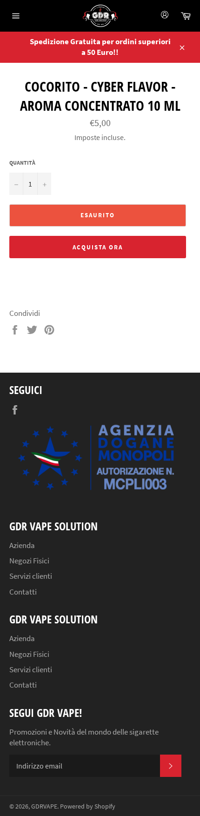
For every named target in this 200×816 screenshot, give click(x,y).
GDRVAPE (44, 806)
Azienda (22, 545)
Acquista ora (97, 247)
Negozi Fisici (29, 560)
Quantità (22, 162)
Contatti (23, 592)
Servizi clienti (30, 576)
